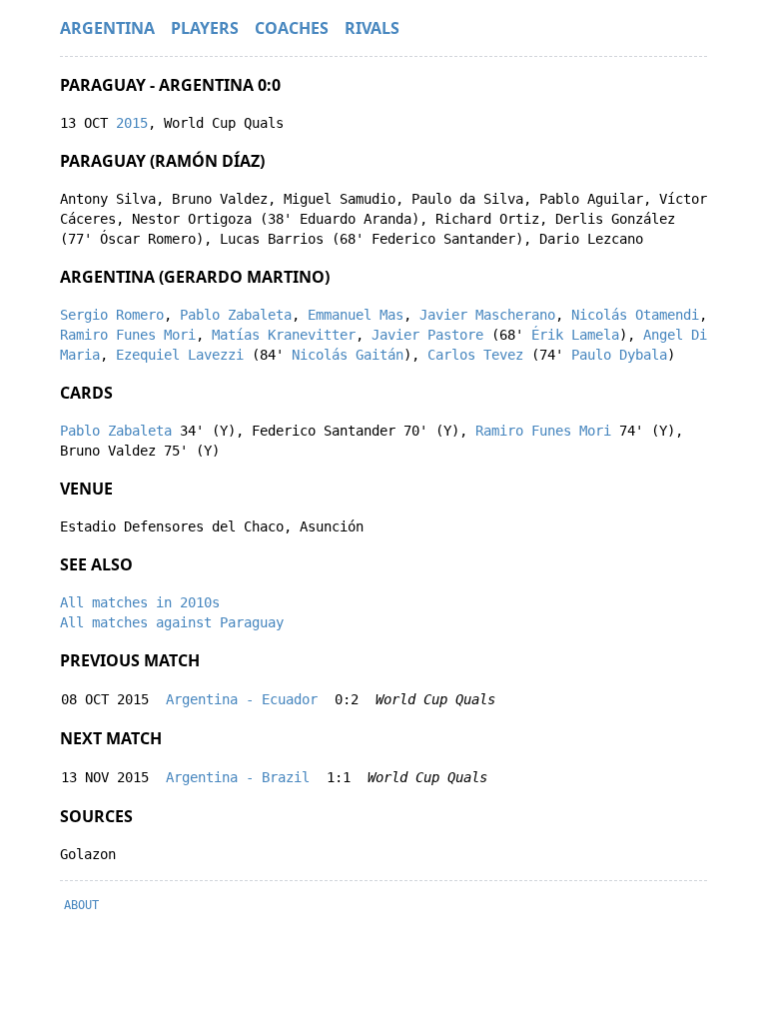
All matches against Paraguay (172, 622)
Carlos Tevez (475, 355)
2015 (132, 123)
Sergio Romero (112, 315)
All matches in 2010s (140, 602)
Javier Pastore (427, 335)
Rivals (372, 28)
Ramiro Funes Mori (128, 335)
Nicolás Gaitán (347, 355)
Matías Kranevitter (284, 335)
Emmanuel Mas (355, 315)
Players (205, 28)
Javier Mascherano (487, 315)
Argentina (107, 28)
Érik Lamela (575, 335)
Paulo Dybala (619, 355)
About (81, 905)
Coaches (292, 28)
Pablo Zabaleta (236, 315)
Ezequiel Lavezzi (180, 355)
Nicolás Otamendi (635, 315)
